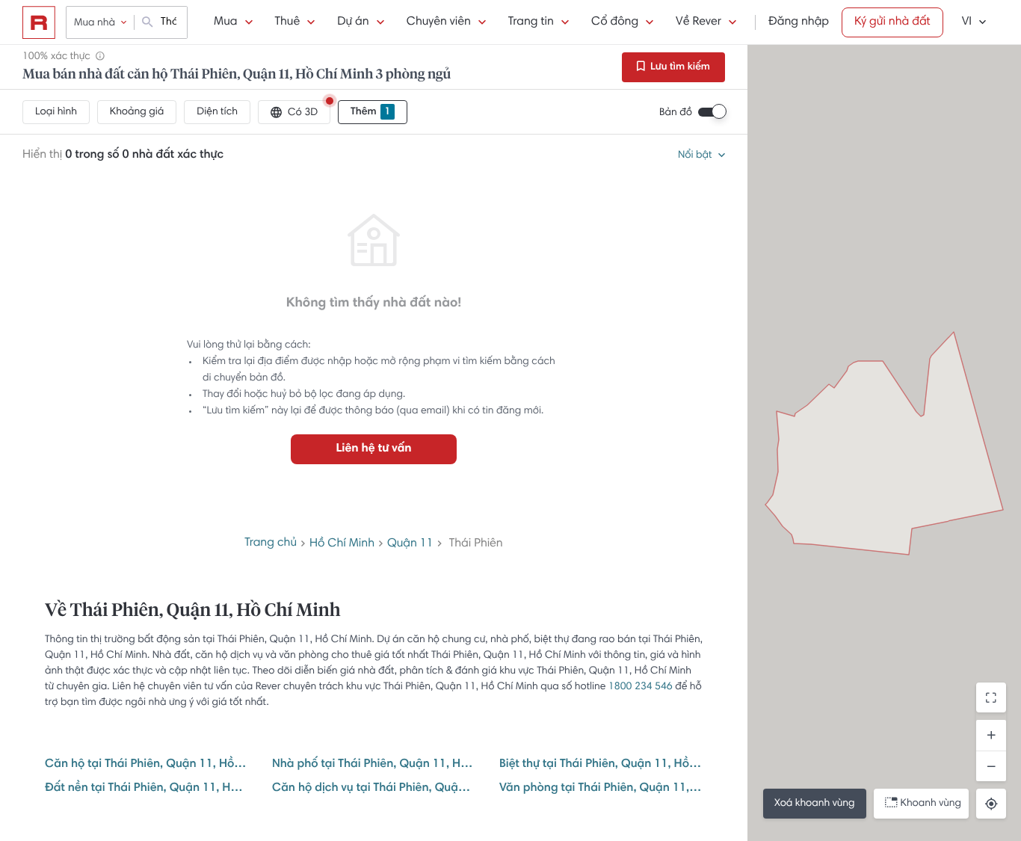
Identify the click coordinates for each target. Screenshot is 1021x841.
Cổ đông (614, 22)
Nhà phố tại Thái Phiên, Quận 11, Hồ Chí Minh (373, 765)
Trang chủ (270, 543)
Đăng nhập (798, 22)
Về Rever (698, 22)
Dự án (352, 22)
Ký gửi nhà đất (892, 22)
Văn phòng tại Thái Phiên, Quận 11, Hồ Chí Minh (601, 789)
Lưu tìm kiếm (679, 67)
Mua (225, 22)
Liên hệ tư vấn (373, 449)
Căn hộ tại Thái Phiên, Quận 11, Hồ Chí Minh (146, 765)
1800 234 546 (640, 687)
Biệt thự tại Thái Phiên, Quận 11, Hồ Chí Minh (601, 765)
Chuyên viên (439, 22)
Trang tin (531, 22)
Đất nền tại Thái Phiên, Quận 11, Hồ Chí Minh (146, 789)
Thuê (287, 22)
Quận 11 (410, 544)
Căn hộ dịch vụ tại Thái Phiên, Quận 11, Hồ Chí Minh (373, 789)
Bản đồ (675, 113)
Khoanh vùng (931, 803)
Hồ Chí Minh (341, 544)
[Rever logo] (38, 22)
